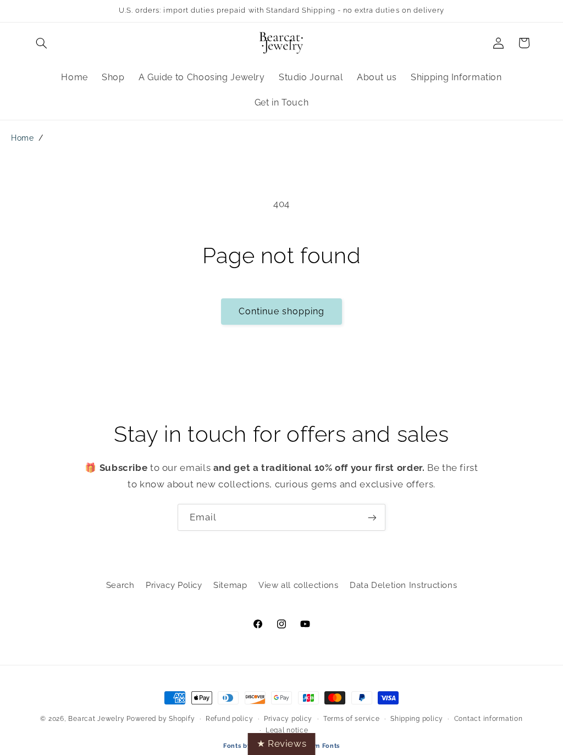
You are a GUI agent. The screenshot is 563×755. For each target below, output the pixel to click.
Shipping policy (416, 719)
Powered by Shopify (160, 719)
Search (120, 585)
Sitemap (230, 585)
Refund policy (229, 719)
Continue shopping (282, 311)
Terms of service (351, 719)
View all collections (298, 585)
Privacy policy (288, 719)
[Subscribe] (372, 517)
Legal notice (287, 730)
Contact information (488, 719)
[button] (41, 42)
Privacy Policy (174, 585)
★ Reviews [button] (282, 743)
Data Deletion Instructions (403, 585)
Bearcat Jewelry (96, 719)
